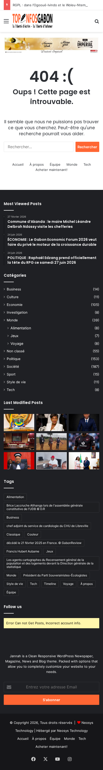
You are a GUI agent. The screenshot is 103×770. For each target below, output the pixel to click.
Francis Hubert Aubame (22, 551)
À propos (37, 164)
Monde (72, 164)
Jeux (14, 336)
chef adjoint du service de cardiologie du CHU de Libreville (47, 526)
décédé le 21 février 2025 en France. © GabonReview (44, 543)
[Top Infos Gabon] (32, 21)
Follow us (13, 606)
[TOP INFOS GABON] (51, 45)
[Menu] (6, 22)
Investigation (17, 312)
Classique (13, 534)
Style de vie (16, 382)
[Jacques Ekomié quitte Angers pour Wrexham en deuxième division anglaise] (84, 441)
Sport (11, 374)
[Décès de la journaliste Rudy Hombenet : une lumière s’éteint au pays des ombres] (51, 422)
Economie (14, 305)
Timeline (50, 584)
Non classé (15, 351)
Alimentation (20, 328)
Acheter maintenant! (52, 170)
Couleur (32, 534)
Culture (12, 297)
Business (14, 289)
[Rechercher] (96, 22)
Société (13, 367)
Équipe (55, 164)
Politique (13, 359)
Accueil (18, 164)
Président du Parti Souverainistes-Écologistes (55, 575)
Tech (87, 164)
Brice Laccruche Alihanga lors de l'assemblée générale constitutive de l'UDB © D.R (44, 507)
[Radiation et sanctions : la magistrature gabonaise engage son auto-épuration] (19, 441)
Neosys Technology (72, 731)
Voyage (16, 343)
